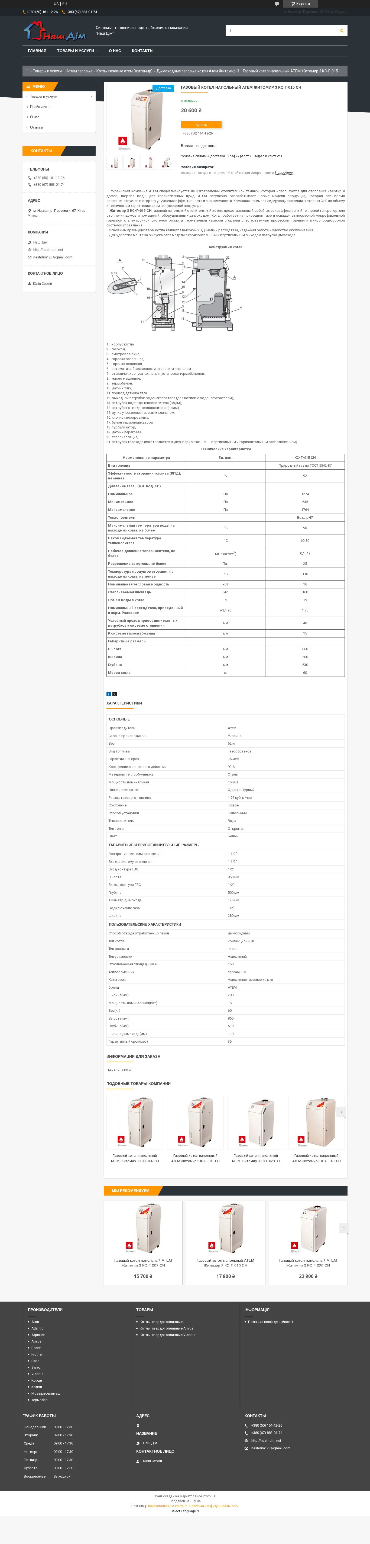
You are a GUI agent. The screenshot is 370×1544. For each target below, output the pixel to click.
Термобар (39, 1400)
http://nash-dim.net (48, 250)
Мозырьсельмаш (45, 1393)
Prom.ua (209, 1496)
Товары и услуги (75, 51)
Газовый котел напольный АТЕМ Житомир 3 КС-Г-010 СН (225, 1263)
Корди (36, 1380)
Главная (37, 51)
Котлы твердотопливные (161, 1322)
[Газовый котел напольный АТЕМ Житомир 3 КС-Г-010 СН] (195, 1122)
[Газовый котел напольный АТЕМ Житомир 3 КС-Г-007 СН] (134, 1122)
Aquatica (38, 1335)
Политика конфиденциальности (214, 1506)
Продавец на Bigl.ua (185, 1501)
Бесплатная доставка (198, 146)
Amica (36, 1341)
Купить (201, 125)
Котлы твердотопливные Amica (166, 1328)
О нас (115, 51)
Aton (35, 1322)
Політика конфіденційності (270, 1322)
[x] (114, 695)
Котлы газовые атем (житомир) (124, 71)
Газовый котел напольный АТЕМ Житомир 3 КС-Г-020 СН (308, 1263)
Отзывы (36, 127)
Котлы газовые (79, 71)
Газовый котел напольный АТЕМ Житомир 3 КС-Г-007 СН (143, 1263)
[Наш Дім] (54, 31)
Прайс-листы (40, 107)
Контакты (143, 51)
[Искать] (342, 30)
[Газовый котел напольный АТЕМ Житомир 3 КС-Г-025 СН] (316, 1122)
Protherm (38, 1354)
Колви (36, 1387)
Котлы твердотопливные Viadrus (167, 1335)
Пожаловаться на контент (167, 1506)
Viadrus (37, 1374)
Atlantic (37, 1328)
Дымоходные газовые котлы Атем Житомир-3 (198, 71)
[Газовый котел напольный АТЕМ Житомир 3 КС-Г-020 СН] (256, 1122)
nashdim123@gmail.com (52, 257)
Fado (35, 1361)
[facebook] (108, 695)
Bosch (36, 1348)
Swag (35, 1367)
